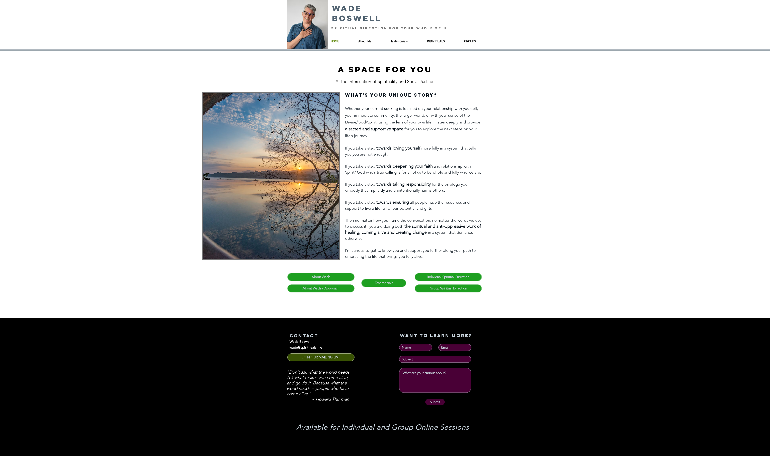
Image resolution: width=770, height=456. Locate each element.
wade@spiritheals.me (306, 347)
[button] (321, 357)
